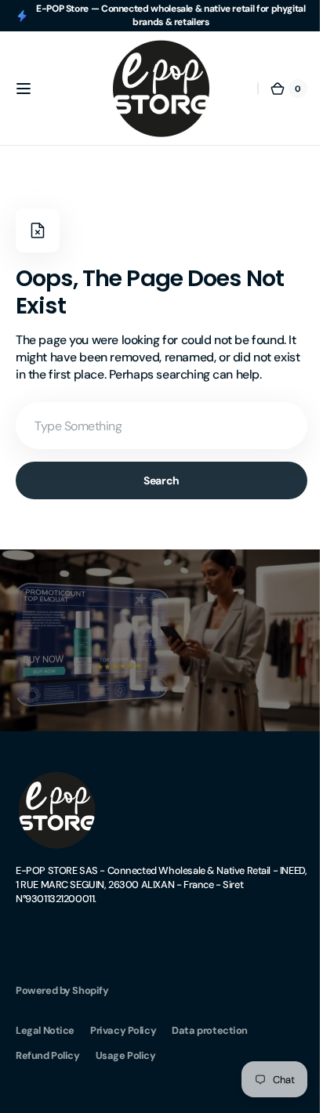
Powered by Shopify (62, 984)
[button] (23, 88)
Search (155, 480)
